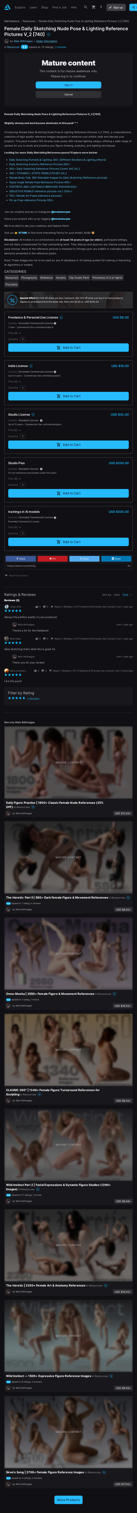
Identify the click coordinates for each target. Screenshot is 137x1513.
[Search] (86, 7)
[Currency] (101, 7)
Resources (13, 46)
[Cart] (94, 7)
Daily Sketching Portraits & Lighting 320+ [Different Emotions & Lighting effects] (57, 159)
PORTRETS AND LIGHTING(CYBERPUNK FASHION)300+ (43, 186)
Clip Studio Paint (79, 277)
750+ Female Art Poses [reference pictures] (35, 195)
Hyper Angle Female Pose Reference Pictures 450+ (40, 182)
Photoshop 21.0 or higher (107, 277)
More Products (68, 1500)
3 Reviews (33, 698)
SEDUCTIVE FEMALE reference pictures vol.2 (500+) (40, 191)
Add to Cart (72, 347)
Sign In (68, 84)
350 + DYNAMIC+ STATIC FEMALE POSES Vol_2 (38, 173)
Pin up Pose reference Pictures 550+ (31, 200)
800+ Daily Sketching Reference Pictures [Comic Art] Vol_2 (44, 168)
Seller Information (46, 41)
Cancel (68, 94)
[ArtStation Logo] (7, 7)
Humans (61, 277)
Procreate (11, 284)
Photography (29, 277)
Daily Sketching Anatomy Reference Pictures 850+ (39, 164)
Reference (46, 277)
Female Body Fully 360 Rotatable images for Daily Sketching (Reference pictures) (58, 177)
